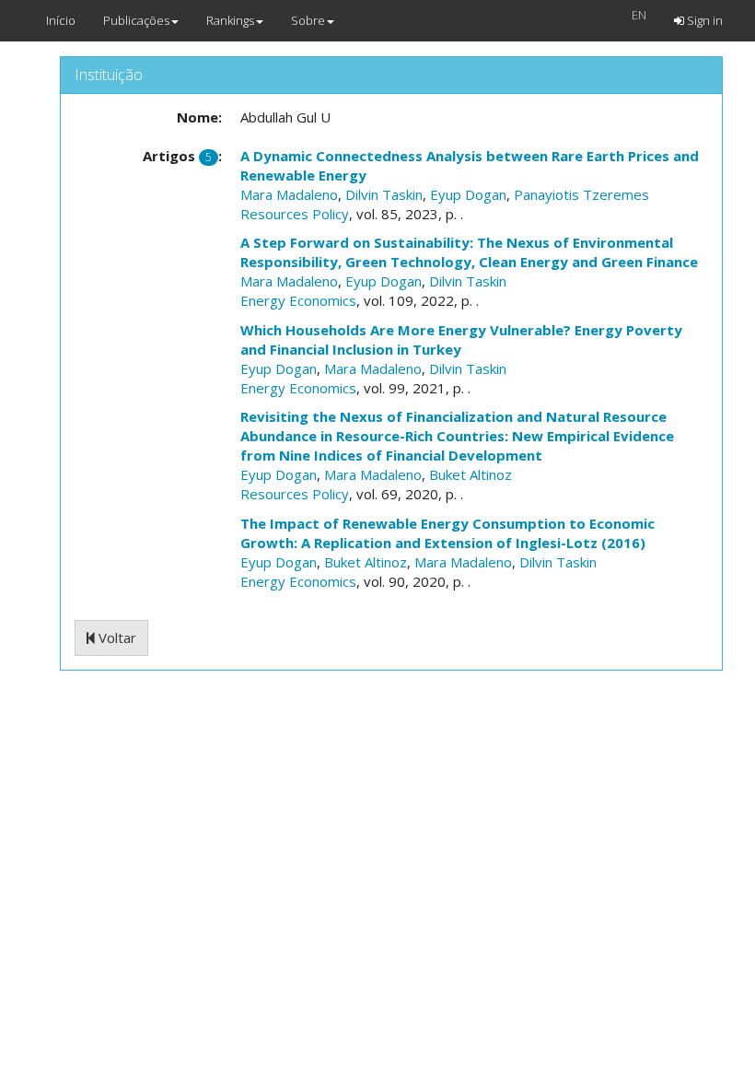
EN (639, 14)
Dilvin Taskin (384, 194)
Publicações (136, 20)
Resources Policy (294, 214)
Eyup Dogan (468, 194)
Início (61, 20)
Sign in (703, 20)
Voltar (115, 637)
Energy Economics (298, 300)
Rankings (230, 20)
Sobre (308, 20)
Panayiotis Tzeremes (581, 194)
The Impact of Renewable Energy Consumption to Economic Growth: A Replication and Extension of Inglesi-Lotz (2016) (447, 533)
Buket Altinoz (470, 474)
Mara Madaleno (289, 194)
